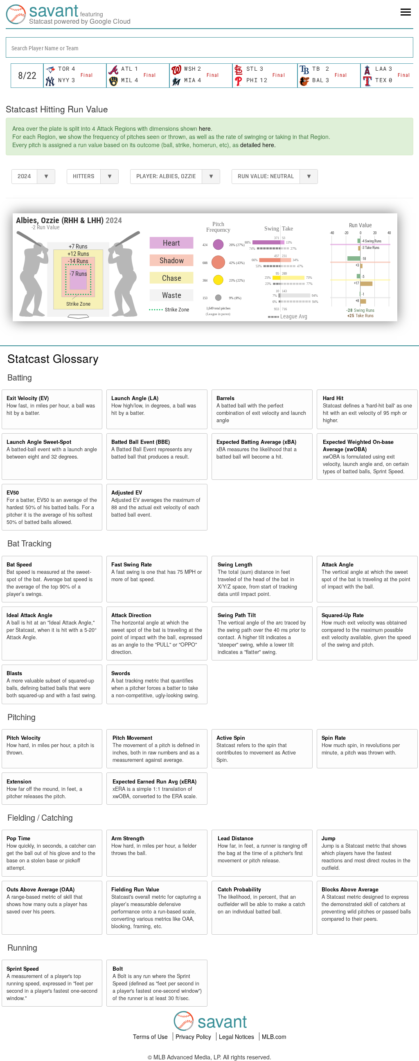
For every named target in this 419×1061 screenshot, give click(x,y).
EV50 (13, 492)
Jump (329, 838)
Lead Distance (235, 838)
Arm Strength (127, 838)
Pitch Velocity (24, 737)
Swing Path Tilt (237, 615)
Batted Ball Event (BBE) (140, 441)
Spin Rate (334, 737)
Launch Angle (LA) (134, 398)
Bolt (118, 968)
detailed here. (258, 145)
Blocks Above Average (350, 889)
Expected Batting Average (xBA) (256, 441)
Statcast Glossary (53, 358)
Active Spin (230, 737)
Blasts (14, 673)
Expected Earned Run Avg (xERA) (154, 781)
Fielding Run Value (135, 889)
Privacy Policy (194, 1036)
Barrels (225, 398)
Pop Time (18, 838)
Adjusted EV (126, 492)
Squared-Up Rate (343, 615)
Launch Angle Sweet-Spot (39, 441)
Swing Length (235, 564)
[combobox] (209, 47)
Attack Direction (131, 615)
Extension (19, 781)
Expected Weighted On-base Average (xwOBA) (358, 445)
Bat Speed (19, 564)
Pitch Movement (132, 737)
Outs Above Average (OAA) (40, 889)
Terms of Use (151, 1036)
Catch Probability (239, 889)
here (205, 128)
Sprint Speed (23, 968)
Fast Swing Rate (131, 564)
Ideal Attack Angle (29, 615)
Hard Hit (333, 398)
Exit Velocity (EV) (28, 398)
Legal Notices (237, 1036)
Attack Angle (338, 564)
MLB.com (274, 1036)
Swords (120, 673)
